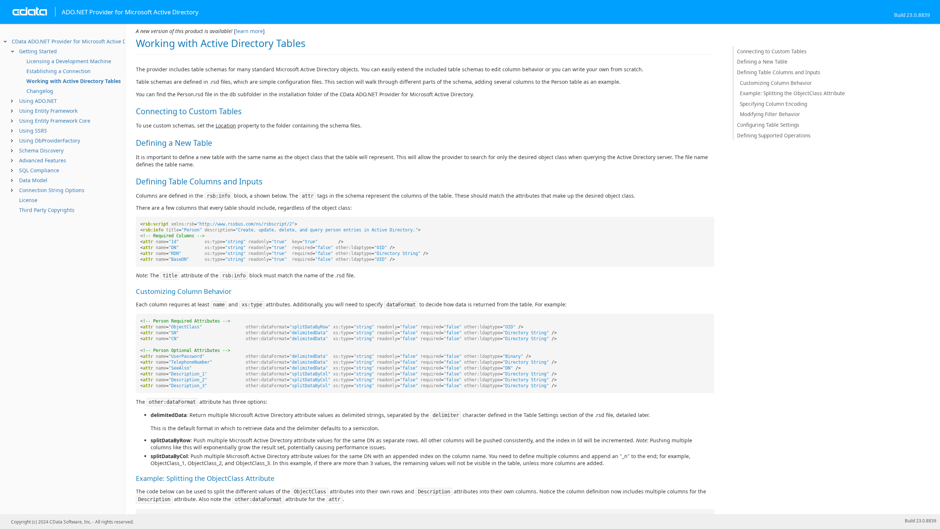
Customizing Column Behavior (776, 82)
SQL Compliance (39, 170)
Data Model (33, 180)
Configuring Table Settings (768, 124)
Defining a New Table (762, 61)
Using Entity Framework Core (54, 120)
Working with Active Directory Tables (73, 81)
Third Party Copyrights (47, 209)
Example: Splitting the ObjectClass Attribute (792, 93)
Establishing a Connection (58, 71)
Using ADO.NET (38, 100)
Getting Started (38, 51)
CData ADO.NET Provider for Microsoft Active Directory (78, 41)
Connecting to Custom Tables (772, 51)
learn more (249, 31)
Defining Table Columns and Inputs (778, 72)
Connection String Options (51, 190)
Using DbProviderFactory (49, 140)
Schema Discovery (41, 150)
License (28, 200)
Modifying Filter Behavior (770, 114)
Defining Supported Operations (774, 135)
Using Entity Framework (48, 110)
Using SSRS (33, 130)
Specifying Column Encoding (773, 103)
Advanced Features (42, 160)
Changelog (39, 90)
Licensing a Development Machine (68, 61)
